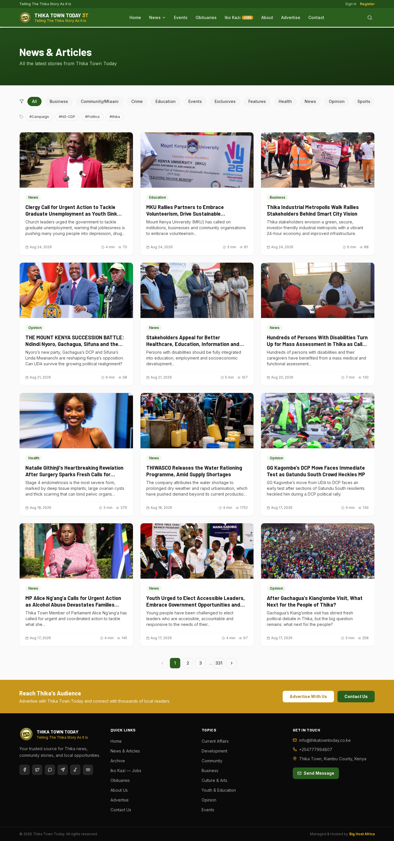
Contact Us (356, 696)
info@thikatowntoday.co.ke (325, 740)
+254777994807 (315, 749)
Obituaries (206, 17)
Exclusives (225, 101)
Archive (117, 760)
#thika (115, 116)
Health (285, 101)
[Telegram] (62, 770)
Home (135, 17)
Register (367, 4)
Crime (137, 101)
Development (214, 750)
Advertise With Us (308, 696)
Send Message (319, 773)
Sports (363, 101)
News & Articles (125, 750)
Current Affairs (215, 741)
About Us (119, 790)
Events (180, 17)
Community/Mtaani (100, 101)
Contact (316, 17)
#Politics (92, 116)
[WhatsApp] (50, 770)
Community (212, 760)
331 (218, 663)
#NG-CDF (67, 116)
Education (165, 101)
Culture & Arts (214, 780)
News (155, 17)
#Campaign (39, 116)
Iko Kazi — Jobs (125, 770)
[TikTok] (75, 770)
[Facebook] (24, 770)
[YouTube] (88, 770)
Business (59, 101)
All (34, 101)
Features (257, 101)
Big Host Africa (362, 834)
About (267, 17)
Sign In (351, 4)
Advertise (290, 17)
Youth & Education (219, 790)
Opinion (337, 101)
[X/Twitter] (37, 770)
